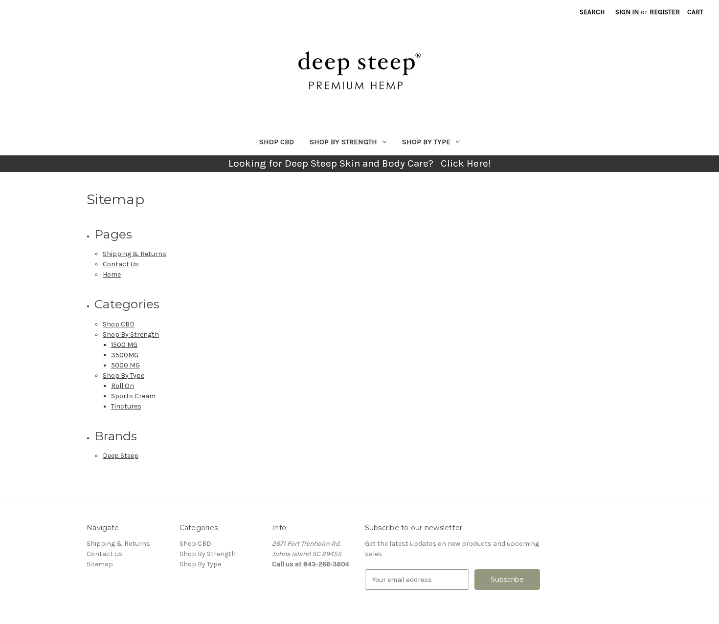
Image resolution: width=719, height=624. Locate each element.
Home (112, 274)
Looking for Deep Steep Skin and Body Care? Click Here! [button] (359, 163)
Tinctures (126, 406)
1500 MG (124, 345)
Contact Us (121, 264)
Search (592, 12)
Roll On (122, 386)
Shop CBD (276, 141)
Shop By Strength (343, 141)
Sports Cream (133, 396)
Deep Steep (120, 456)
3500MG (124, 355)
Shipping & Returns (134, 254)
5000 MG (125, 365)
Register (665, 12)
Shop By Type (426, 141)
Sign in (627, 12)
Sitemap (100, 564)
